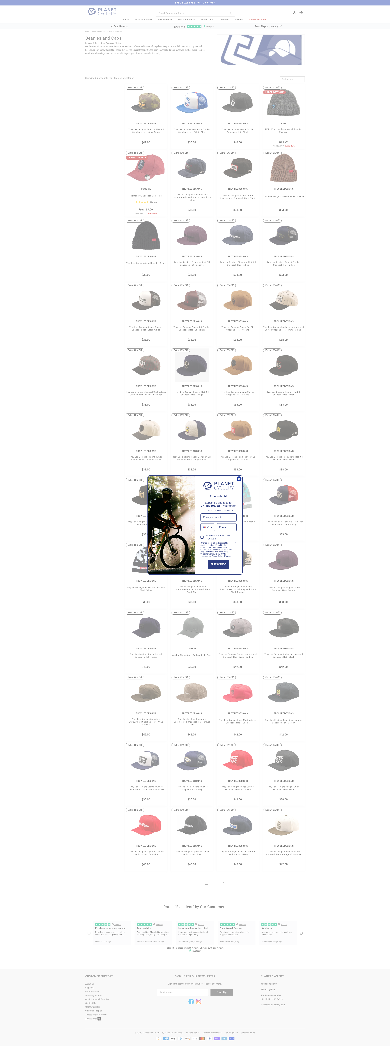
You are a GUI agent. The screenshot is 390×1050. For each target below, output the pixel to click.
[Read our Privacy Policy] (235, 543)
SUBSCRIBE (218, 564)
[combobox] (207, 527)
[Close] (239, 479)
